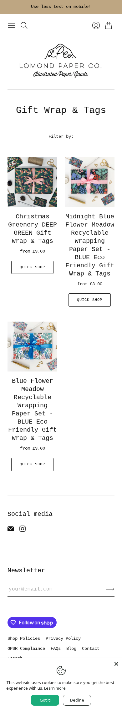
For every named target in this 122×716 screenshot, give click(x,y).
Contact (90, 648)
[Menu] (11, 25)
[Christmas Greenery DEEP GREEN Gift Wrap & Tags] (32, 182)
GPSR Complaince (26, 648)
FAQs (56, 648)
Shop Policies (24, 638)
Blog (71, 648)
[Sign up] (110, 589)
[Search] (24, 25)
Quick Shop (32, 267)
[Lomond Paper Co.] (61, 60)
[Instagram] (22, 530)
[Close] (116, 664)
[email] (11, 530)
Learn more (55, 688)
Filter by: (61, 136)
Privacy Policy (63, 638)
